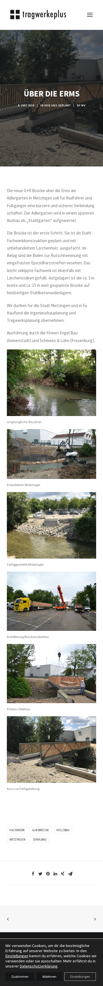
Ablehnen (49, 976)
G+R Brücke (40, 830)
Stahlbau (40, 839)
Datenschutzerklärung (39, 966)
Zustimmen (20, 976)
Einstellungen (16, 955)
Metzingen (17, 839)
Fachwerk (17, 830)
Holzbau (63, 830)
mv (83, 105)
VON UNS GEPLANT (57, 105)
